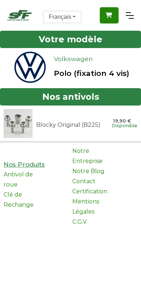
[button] (109, 15)
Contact (83, 181)
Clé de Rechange (19, 199)
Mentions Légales (85, 206)
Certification (89, 191)
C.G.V (79, 221)
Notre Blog (88, 171)
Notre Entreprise (87, 155)
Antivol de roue (18, 179)
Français (60, 17)
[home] (19, 15)
